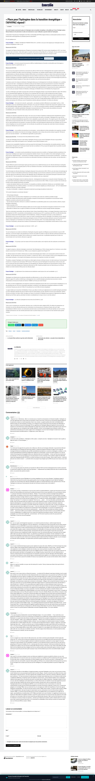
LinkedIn (18, 324)
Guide (72, 9)
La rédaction (9, 26)
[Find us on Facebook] (74, 1)
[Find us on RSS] (84, 1)
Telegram (35, 324)
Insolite (67, 9)
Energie (24, 9)
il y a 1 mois (40, 383)
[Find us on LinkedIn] (81, 1)
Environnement (48, 9)
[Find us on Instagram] (77, 1)
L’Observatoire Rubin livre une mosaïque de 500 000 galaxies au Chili (84, 150)
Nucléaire (56, 376)
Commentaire (9, 714)
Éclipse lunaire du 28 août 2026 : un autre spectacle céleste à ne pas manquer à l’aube (82, 92)
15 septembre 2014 (16, 26)
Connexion (89, 1)
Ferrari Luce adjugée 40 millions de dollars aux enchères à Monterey (84, 760)
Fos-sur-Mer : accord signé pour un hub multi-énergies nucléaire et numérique (60, 380)
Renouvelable (31, 9)
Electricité (9, 376)
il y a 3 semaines (25, 382)
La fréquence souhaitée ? (78, 32)
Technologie (40, 9)
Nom (7, 730)
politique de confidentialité (46, 779)
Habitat (62, 9)
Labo (76, 9)
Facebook (28, 324)
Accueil (19, 9)
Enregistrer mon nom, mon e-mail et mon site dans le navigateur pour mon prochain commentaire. (27, 741)
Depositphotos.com (20, 756)
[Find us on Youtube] (79, 1)
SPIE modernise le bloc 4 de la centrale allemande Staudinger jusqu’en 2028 (43, 380)
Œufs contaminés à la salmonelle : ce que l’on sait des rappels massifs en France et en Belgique (82, 73)
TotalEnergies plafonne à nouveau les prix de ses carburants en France (28, 398)
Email (41, 324)
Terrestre (75, 111)
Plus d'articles (36, 407)
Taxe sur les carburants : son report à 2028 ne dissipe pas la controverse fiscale (82, 80)
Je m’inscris (84, 777)
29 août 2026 (82, 117)
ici (37, 315)
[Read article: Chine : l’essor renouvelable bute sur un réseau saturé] (13, 373)
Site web (39, 735)
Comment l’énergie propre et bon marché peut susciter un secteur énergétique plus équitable (43, 398)
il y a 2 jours (9, 382)
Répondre (12, 433)
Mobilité (56, 9)
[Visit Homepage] (47, 5)
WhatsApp (12, 324)
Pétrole (24, 394)
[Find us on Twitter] (76, 1)
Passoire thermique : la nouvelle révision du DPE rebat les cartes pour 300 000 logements (84, 768)
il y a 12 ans (18, 417)
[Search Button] (90, 9)
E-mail (7, 736)
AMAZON (33, 757)
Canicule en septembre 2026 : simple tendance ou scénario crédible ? (78, 65)
